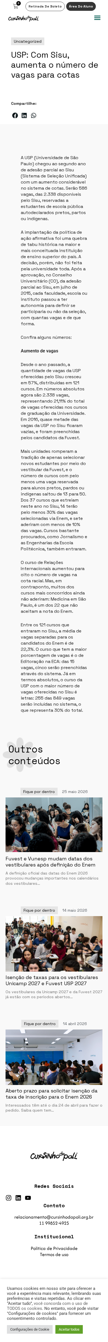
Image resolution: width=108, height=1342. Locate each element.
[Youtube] (28, 1198)
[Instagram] (9, 1198)
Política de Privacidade (54, 1248)
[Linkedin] (18, 1198)
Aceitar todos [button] (69, 1329)
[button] (97, 17)
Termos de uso (54, 1254)
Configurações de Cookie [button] (29, 1329)
